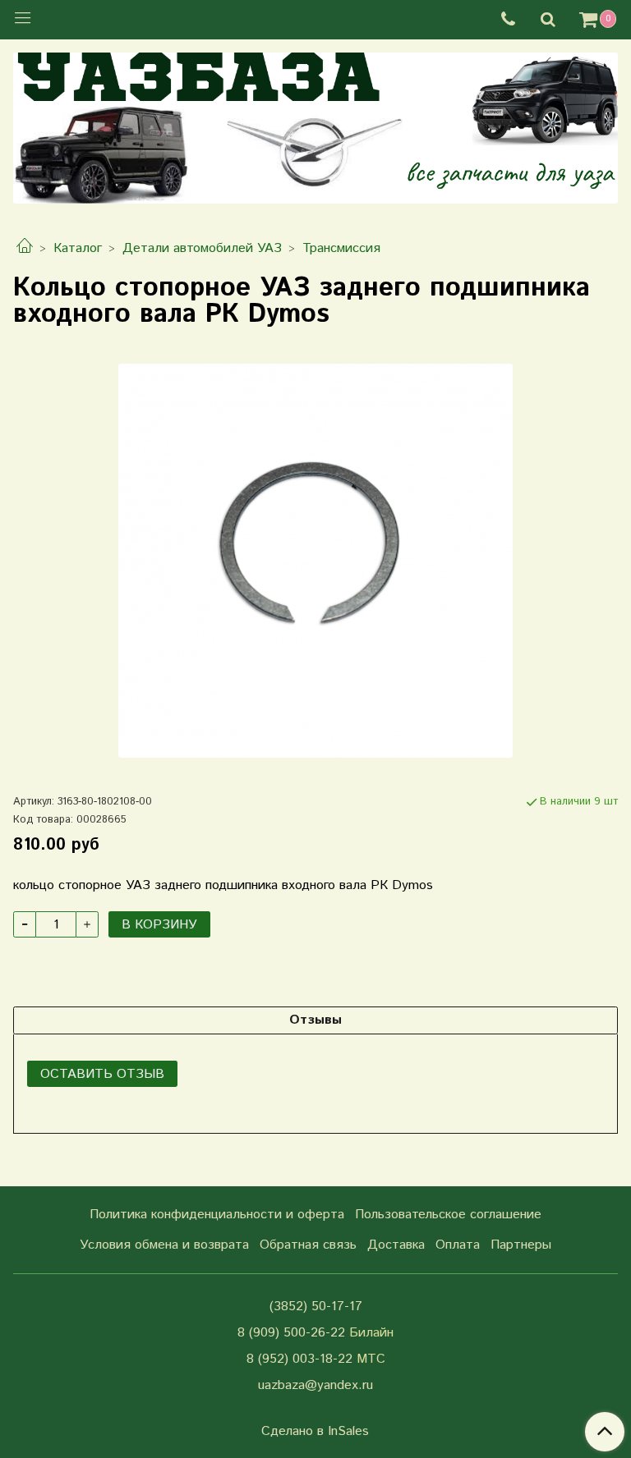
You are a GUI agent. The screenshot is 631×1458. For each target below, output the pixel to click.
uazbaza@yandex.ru (315, 1385)
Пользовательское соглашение (448, 1214)
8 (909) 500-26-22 (291, 1332)
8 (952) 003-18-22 (299, 1359)
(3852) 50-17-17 (315, 1306)
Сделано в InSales (315, 1431)
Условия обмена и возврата (164, 1245)
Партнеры (521, 1245)
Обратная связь (308, 1245)
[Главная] (24, 248)
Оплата (457, 1245)
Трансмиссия (341, 248)
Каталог (77, 248)
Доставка (396, 1245)
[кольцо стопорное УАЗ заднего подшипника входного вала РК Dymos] (315, 561)
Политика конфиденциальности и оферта (217, 1214)
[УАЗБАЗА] (315, 124)
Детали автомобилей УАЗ (202, 248)
